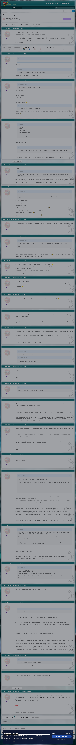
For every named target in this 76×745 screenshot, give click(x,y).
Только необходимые (61, 739)
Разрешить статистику (61, 736)
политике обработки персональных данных (12, 741)
